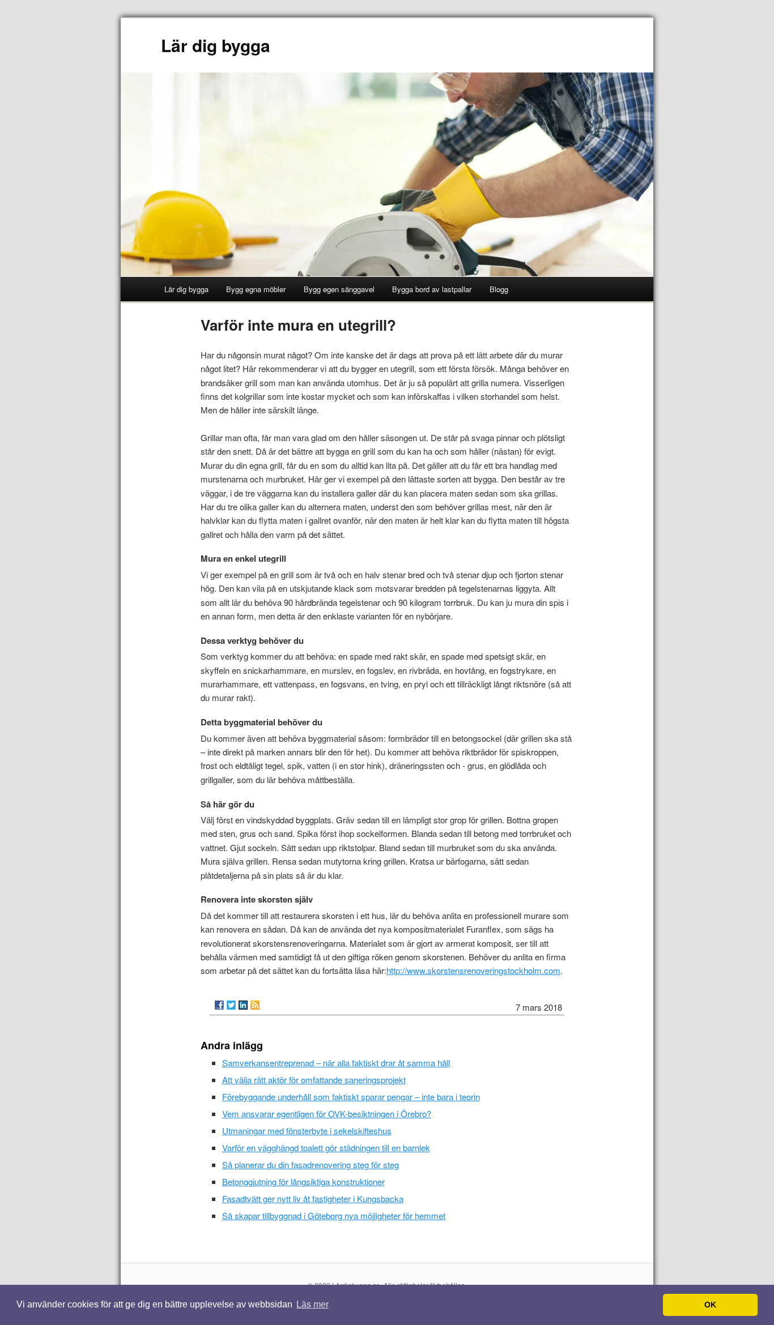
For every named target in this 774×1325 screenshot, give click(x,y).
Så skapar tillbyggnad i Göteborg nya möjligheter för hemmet (333, 1215)
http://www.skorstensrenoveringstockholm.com (473, 970)
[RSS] (255, 1005)
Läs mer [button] (312, 1304)
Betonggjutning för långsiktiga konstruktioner (303, 1181)
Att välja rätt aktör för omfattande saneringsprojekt (314, 1079)
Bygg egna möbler (256, 289)
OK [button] (710, 1304)
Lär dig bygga (215, 45)
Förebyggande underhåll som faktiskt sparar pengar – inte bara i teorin (351, 1096)
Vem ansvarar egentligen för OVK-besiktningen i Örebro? (326, 1113)
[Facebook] (219, 1005)
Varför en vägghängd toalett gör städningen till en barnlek (326, 1147)
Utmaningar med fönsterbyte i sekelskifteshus (307, 1130)
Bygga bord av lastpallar (431, 289)
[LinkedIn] (243, 1005)
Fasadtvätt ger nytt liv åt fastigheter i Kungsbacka (312, 1198)
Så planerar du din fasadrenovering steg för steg (310, 1164)
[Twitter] (231, 1005)
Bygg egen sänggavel (339, 289)
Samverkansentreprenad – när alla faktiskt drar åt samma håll (336, 1062)
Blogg (499, 289)
